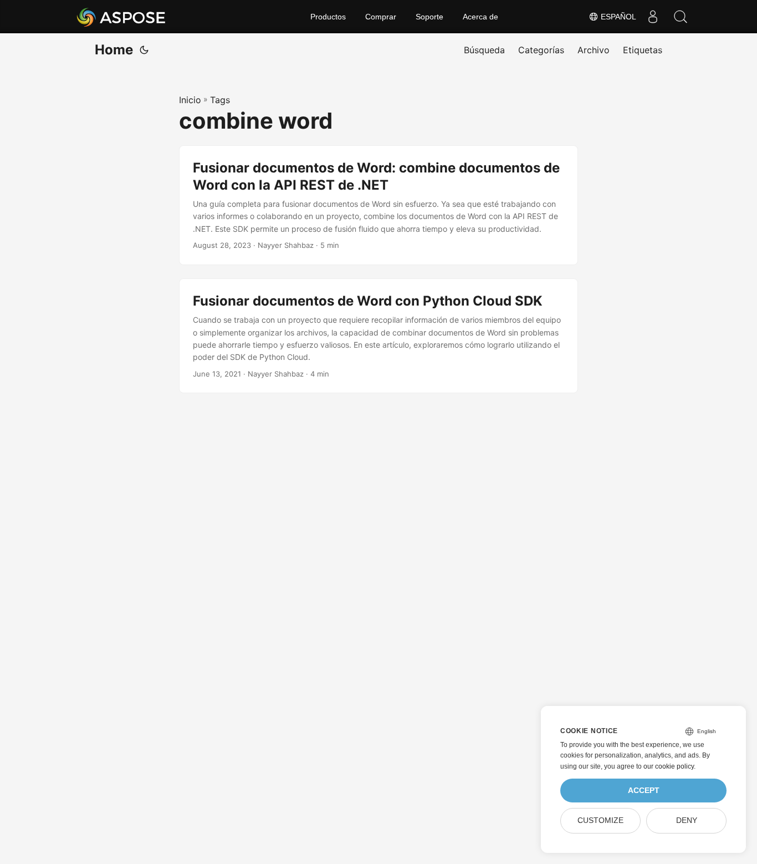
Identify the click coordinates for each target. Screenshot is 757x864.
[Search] (680, 16)
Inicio (190, 99)
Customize (600, 820)
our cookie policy (668, 766)
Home (114, 50)
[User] (653, 16)
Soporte (429, 16)
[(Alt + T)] (144, 50)
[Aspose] (121, 17)
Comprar (380, 16)
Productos (328, 16)
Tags (220, 99)
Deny (686, 820)
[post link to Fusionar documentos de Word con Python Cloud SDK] (378, 336)
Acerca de (480, 16)
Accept (643, 790)
